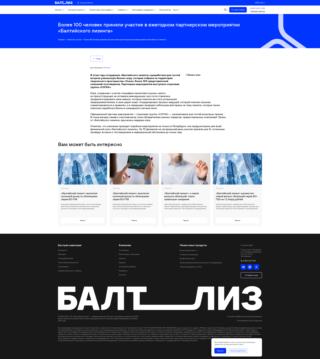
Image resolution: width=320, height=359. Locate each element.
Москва (260, 3)
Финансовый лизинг (188, 250)
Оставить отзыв (251, 275)
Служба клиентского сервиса (70, 271)
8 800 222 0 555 (257, 8)
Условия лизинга (76, 10)
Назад (98, 59)
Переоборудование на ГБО (191, 267)
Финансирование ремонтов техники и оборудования (201, 263)
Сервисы (122, 10)
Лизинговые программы (101, 10)
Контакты (122, 275)
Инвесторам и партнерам (129, 254)
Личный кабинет (86, 3)
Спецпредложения (65, 258)
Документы (62, 250)
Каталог (58, 10)
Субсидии (62, 254)
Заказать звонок (257, 11)
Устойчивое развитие (127, 267)
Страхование (63, 267)
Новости (122, 258)
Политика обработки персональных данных (244, 316)
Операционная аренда (189, 254)
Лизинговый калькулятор (68, 262)
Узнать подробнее (238, 351)
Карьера (122, 262)
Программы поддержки (142, 10)
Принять (220, 351)
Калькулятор (165, 10)
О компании (124, 250)
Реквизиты (123, 271)
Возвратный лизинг (187, 258)
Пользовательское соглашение (249, 321)
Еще (175, 10)
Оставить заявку (238, 10)
